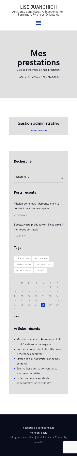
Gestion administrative (38, 123)
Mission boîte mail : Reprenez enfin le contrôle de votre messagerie (36, 206)
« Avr (17, 316)
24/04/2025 (20, 214)
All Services (33, 77)
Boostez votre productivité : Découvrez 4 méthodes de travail (38, 227)
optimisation (23, 264)
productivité (23, 270)
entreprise (41, 258)
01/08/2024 (20, 236)
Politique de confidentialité (38, 427)
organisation (44, 264)
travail (41, 270)
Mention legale (38, 432)
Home (21, 77)
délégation (22, 258)
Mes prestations (38, 130)
